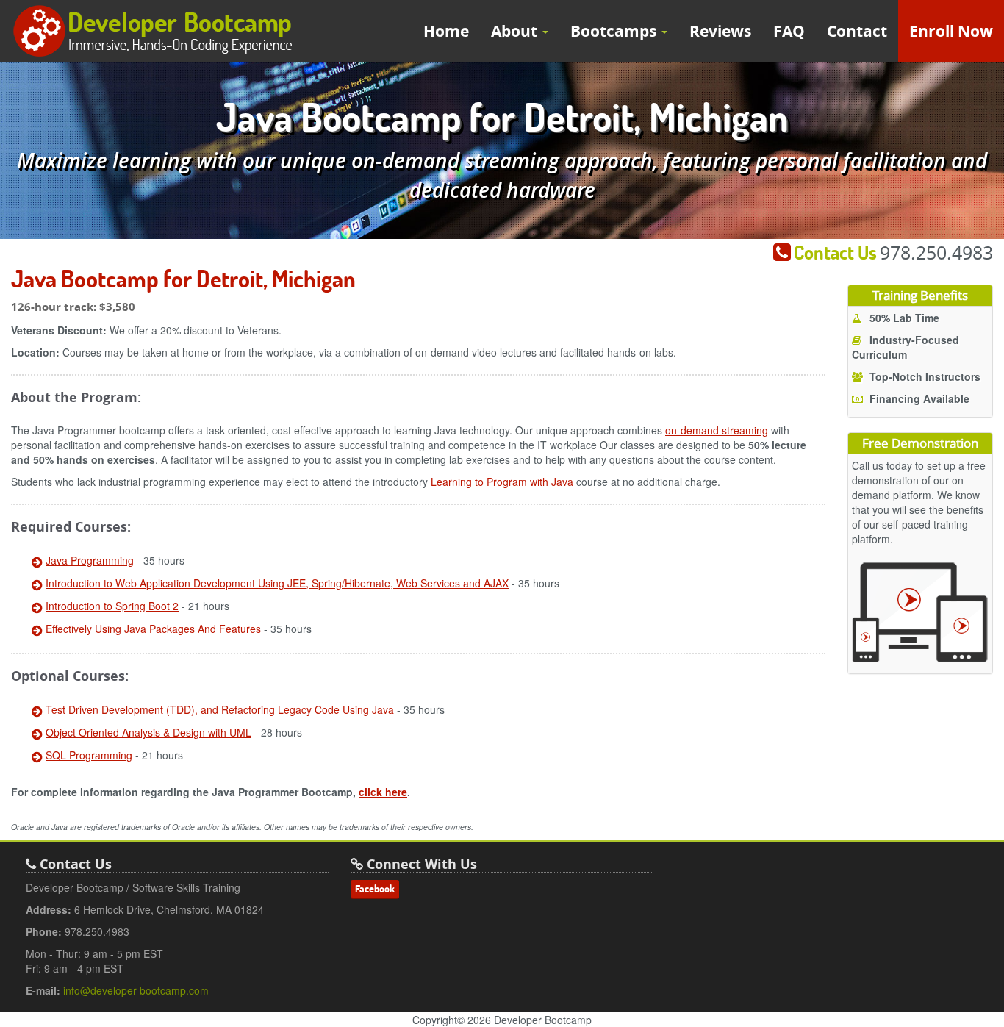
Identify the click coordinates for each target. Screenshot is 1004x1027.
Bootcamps (615, 31)
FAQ (789, 31)
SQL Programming (89, 755)
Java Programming (90, 560)
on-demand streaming (716, 430)
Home (446, 31)
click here (383, 791)
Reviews (720, 31)
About (516, 31)
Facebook (375, 888)
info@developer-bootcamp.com (136, 990)
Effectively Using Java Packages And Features (153, 628)
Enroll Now (951, 31)
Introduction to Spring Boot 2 (112, 605)
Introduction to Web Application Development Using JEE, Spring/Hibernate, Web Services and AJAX (277, 583)
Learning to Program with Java (502, 481)
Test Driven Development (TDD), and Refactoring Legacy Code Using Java (220, 709)
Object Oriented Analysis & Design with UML (148, 732)
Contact (857, 31)
